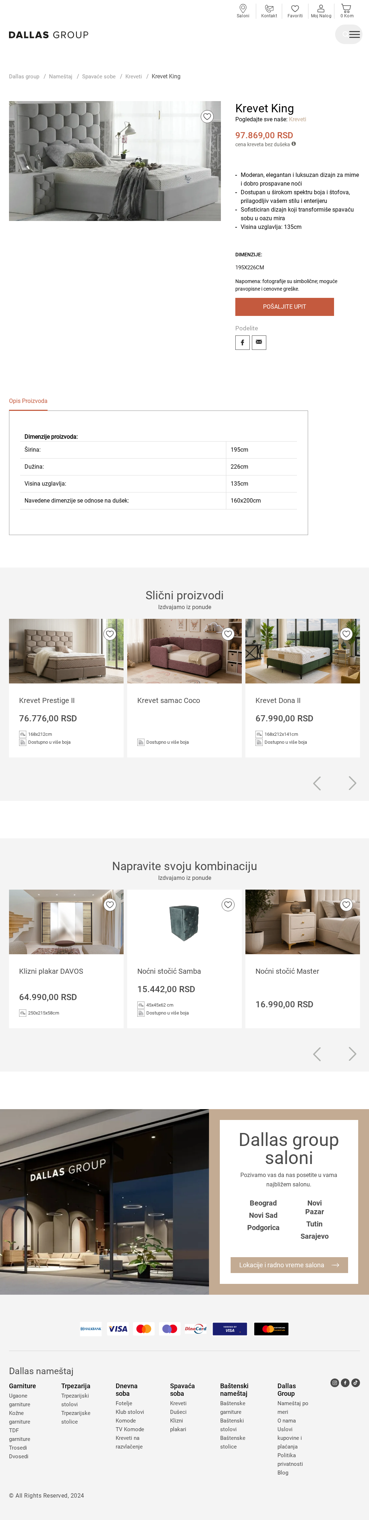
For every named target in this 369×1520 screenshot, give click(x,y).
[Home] (48, 34)
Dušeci (178, 1412)
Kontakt (269, 15)
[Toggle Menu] (354, 35)
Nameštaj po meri (292, 1407)
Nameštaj (60, 76)
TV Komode (130, 1429)
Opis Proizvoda (28, 401)
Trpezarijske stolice (75, 1417)
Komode (126, 1420)
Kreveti (133, 76)
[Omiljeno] (207, 116)
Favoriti (295, 15)
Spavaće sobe (99, 76)
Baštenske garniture (232, 1407)
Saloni (243, 15)
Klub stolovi (130, 1412)
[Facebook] (242, 342)
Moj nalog (321, 15)
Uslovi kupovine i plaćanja (289, 1438)
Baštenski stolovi (232, 1425)
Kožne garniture (19, 1417)
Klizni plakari (178, 1425)
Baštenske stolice (232, 1442)
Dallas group (24, 76)
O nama (286, 1420)
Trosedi (18, 1448)
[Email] (259, 342)
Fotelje (124, 1403)
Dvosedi (18, 1456)
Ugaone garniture (19, 1400)
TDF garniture (19, 1434)
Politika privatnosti (290, 1459)
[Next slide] (353, 783)
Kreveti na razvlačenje (129, 1442)
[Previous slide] (317, 784)
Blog (282, 1472)
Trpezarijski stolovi (75, 1400)
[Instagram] (334, 1382)
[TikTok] (355, 1382)
